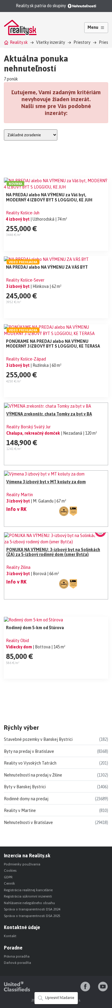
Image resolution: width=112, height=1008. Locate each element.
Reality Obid (17, 640)
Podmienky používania (22, 864)
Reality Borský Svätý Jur (28, 426)
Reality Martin (19, 494)
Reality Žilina (18, 567)
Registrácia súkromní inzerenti (28, 896)
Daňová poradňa (17, 963)
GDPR (8, 877)
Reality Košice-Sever (25, 280)
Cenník (9, 883)
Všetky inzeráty (50, 42)
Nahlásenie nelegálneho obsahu (29, 903)
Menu (93, 27)
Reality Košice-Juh (22, 212)
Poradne (13, 947)
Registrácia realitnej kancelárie (28, 890)
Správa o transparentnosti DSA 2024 (32, 909)
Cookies (10, 870)
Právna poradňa (17, 956)
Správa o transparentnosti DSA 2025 (32, 916)
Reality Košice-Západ (26, 359)
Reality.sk (19, 42)
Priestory (81, 42)
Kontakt (10, 936)
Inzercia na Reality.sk (27, 855)
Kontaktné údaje (22, 927)
